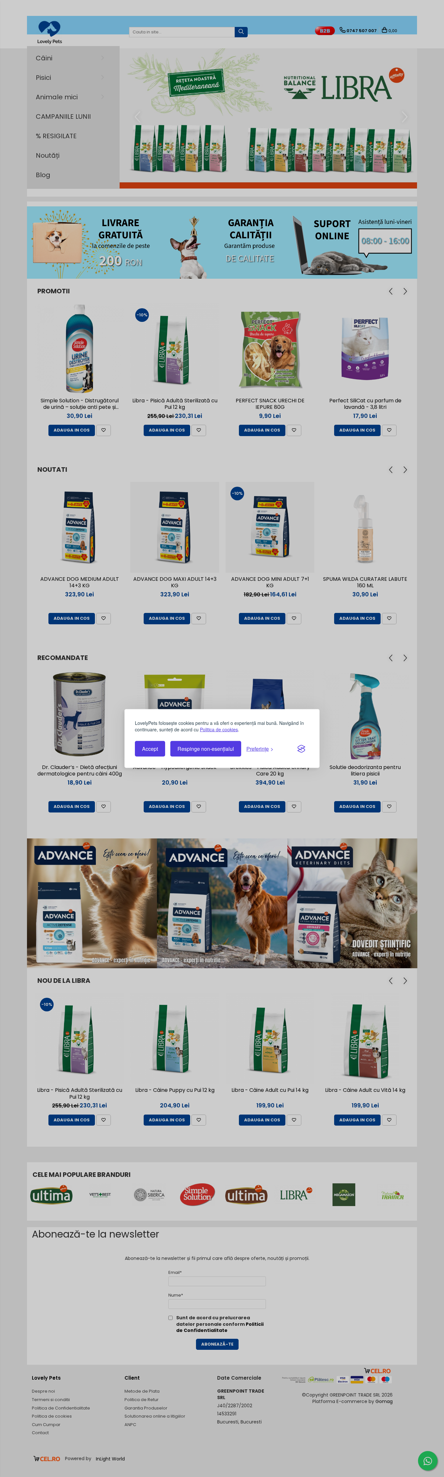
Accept (150, 748)
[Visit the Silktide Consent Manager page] (301, 749)
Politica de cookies (219, 729)
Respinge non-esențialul (205, 748)
